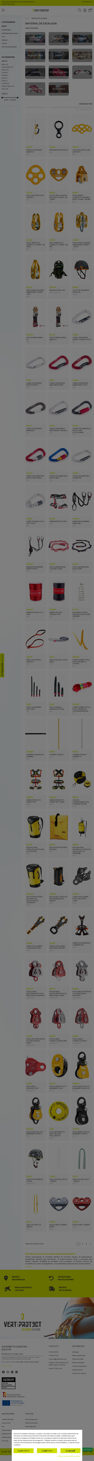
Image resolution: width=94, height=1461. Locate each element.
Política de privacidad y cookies (68, 1456)
